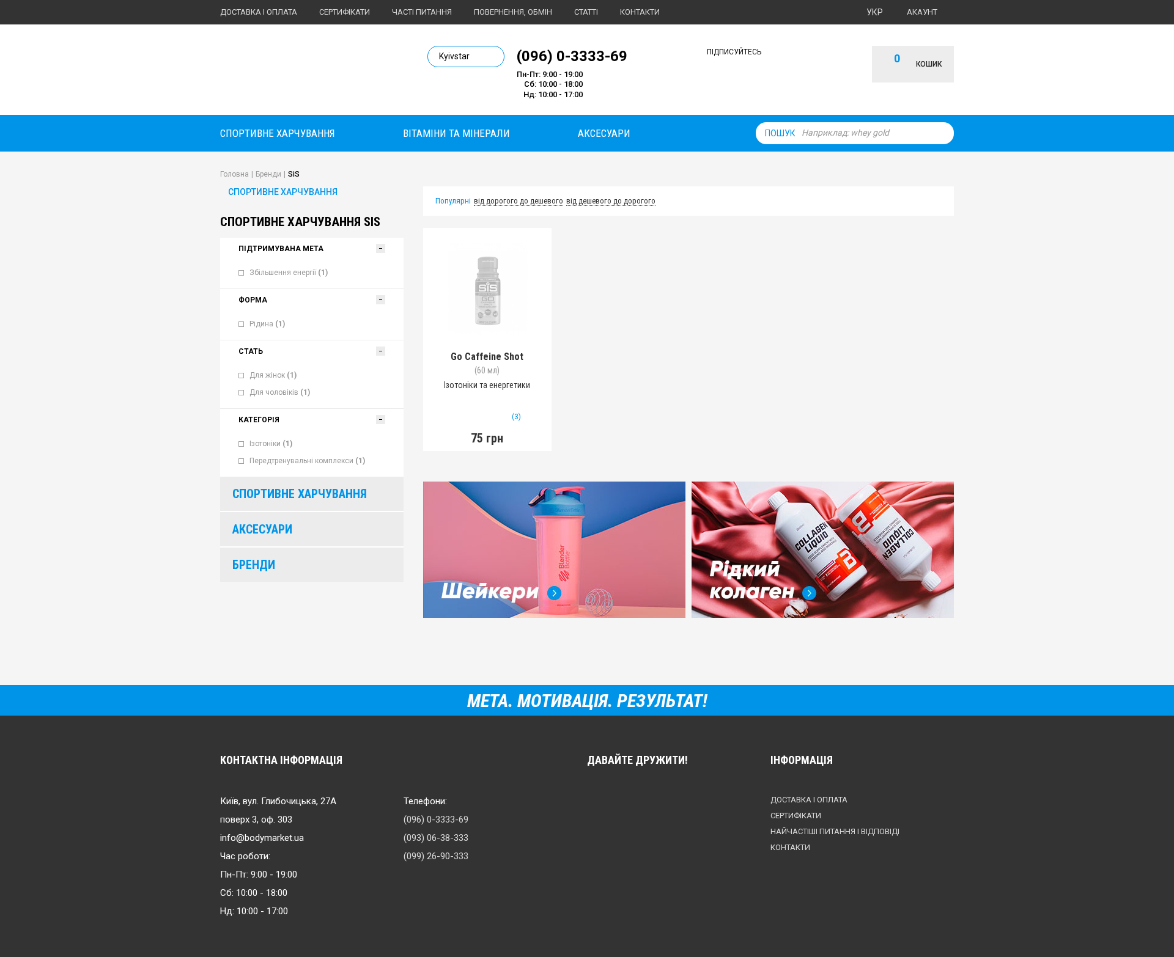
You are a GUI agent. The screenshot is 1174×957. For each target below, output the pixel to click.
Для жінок (273, 375)
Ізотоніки (270, 443)
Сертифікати (344, 11)
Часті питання (422, 11)
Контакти (640, 11)
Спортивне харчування (277, 133)
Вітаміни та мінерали (456, 133)
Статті (586, 11)
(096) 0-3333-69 (572, 56)
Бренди (253, 564)
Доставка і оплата (258, 11)
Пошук (780, 133)
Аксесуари (604, 133)
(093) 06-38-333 (436, 837)
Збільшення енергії (288, 272)
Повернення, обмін (513, 11)
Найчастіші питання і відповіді (834, 831)
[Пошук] (942, 133)
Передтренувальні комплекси (307, 461)
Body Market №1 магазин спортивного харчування (304, 72)
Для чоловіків (279, 392)
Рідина (267, 324)
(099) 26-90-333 (436, 856)
